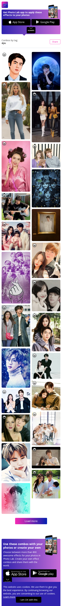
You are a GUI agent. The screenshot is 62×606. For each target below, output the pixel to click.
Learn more (9, 596)
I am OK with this (29, 599)
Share (55, 41)
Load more (31, 521)
